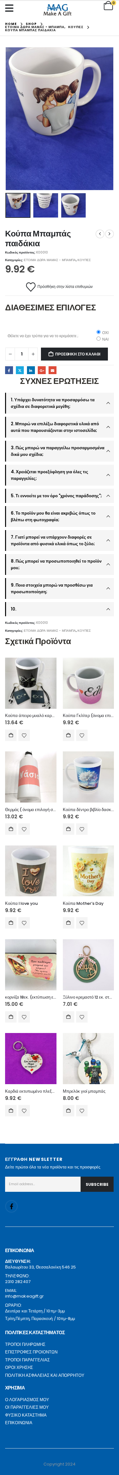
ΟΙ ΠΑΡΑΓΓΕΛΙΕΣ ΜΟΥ (27, 1407)
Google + (42, 370)
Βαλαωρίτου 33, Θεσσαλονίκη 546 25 (40, 1267)
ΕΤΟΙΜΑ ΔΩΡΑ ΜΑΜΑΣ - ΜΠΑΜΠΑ (50, 260)
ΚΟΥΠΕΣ (84, 260)
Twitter (20, 370)
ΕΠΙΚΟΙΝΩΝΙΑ (18, 1423)
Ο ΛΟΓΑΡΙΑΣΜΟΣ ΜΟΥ (27, 1400)
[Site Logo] (57, 9)
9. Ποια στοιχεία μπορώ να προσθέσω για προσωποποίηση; (52, 588)
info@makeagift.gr (24, 1296)
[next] (109, 234)
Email (52, 370)
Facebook (9, 370)
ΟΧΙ (105, 332)
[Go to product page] (30, 683)
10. (13, 609)
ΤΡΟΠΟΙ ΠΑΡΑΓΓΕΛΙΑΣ (27, 1360)
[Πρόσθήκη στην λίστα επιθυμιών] (24, 735)
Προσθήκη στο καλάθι (77, 354)
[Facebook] (11, 1206)
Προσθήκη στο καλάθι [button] (11, 735)
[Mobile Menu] (11, 8)
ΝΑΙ (105, 339)
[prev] (100, 234)
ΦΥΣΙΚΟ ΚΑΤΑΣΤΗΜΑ (26, 1415)
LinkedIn (31, 370)
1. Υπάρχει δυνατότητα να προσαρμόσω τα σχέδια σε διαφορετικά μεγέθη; (53, 403)
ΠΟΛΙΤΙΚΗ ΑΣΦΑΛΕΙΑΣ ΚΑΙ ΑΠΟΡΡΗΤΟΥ (44, 1375)
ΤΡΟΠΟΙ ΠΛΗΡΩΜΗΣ (25, 1344)
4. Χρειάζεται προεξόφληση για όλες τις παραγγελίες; (49, 475)
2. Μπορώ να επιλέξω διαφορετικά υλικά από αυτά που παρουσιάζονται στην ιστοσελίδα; (55, 427)
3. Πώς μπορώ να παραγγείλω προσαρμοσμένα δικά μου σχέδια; (57, 451)
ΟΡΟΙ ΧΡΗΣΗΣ (19, 1367)
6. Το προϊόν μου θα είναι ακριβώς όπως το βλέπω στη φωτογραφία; (53, 516)
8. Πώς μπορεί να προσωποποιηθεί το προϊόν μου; (56, 564)
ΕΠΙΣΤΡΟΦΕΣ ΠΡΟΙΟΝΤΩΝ (31, 1352)
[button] (13, 118)
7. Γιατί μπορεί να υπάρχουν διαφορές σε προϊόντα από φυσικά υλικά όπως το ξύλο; (53, 540)
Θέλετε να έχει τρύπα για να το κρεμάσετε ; (43, 335)
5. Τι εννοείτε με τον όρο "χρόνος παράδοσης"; (56, 496)
